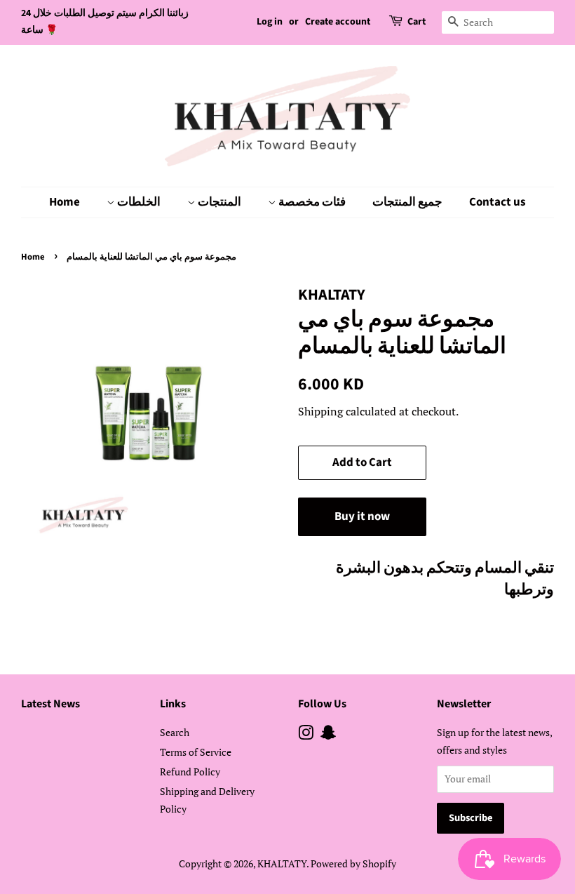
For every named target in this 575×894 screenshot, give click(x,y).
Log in (270, 22)
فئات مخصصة (311, 202)
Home (64, 202)
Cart (416, 22)
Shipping (320, 411)
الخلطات (138, 202)
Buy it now (362, 516)
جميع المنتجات (407, 202)
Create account (337, 22)
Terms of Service (195, 752)
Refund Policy (190, 771)
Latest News (50, 704)
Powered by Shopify (353, 863)
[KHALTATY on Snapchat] (328, 735)
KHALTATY (281, 863)
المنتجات (218, 202)
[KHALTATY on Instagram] (305, 735)
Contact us (497, 202)
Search (174, 732)
